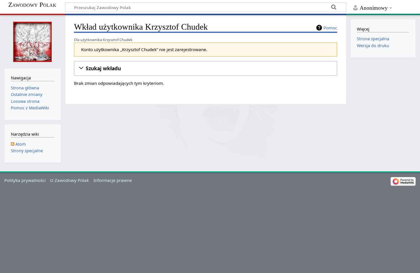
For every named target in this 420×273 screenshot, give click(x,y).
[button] (205, 68)
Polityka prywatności (25, 180)
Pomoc (330, 28)
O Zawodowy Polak (69, 180)
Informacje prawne (112, 180)
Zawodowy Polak (32, 4)
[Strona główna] (32, 41)
